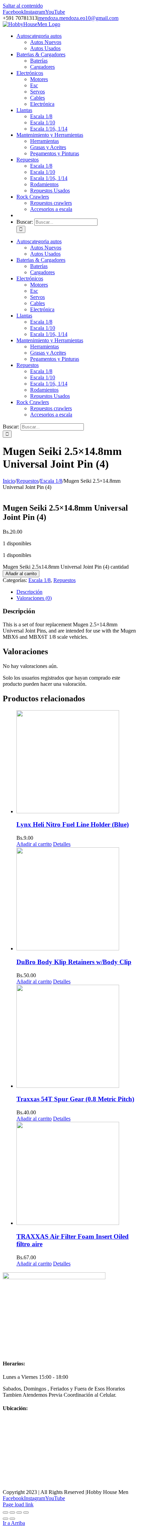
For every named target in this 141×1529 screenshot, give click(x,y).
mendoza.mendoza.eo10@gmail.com (78, 18)
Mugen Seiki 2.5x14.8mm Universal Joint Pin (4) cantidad (66, 567)
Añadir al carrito (21, 573)
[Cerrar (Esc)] (26, 1512)
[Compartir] (19, 1512)
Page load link (18, 1504)
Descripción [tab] (29, 592)
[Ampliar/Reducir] (5, 1512)
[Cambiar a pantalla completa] (12, 1512)
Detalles (61, 844)
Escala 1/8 (39, 580)
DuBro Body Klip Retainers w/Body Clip (73, 962)
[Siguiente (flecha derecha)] (12, 1519)
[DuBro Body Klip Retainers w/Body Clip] (77, 899)
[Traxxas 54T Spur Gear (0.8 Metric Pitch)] (77, 1037)
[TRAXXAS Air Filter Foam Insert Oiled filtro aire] (77, 1174)
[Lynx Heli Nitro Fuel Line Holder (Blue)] (77, 762)
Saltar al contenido (23, 6)
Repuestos (64, 580)
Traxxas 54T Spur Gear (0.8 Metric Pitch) (75, 1099)
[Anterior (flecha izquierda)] (5, 1519)
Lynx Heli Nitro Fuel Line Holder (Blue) (72, 824)
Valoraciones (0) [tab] (34, 598)
